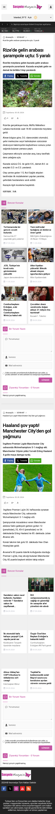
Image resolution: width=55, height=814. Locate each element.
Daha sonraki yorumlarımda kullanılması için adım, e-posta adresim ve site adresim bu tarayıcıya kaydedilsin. (28, 373)
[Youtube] (22, 788)
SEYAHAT (20, 37)
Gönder (37, 76)
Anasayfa (9, 37)
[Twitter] (10, 788)
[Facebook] (3, 788)
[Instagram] (16, 788)
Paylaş (10, 76)
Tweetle (23, 76)
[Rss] (28, 788)
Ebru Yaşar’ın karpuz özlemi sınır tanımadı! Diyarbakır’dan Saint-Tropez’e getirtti (33, 24)
